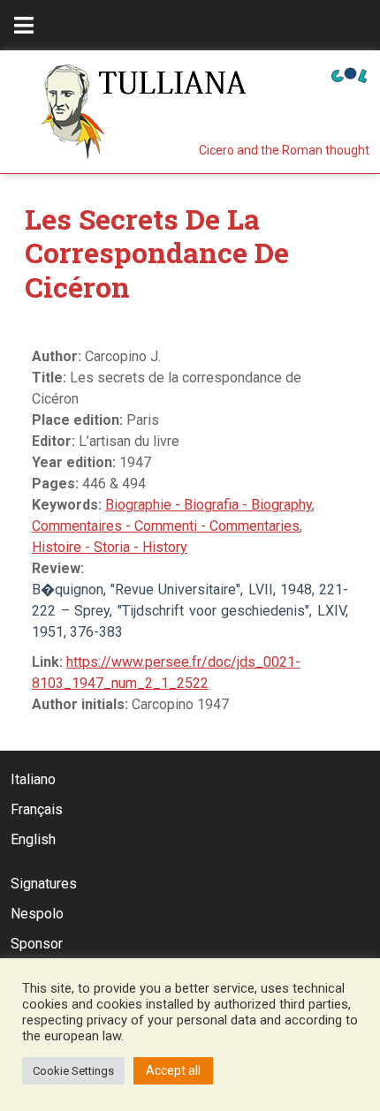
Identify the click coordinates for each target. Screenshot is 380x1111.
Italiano (33, 779)
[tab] (24, 25)
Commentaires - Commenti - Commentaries (166, 526)
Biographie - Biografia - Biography (208, 504)
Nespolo (37, 913)
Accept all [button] (173, 1070)
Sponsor (37, 943)
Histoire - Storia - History (109, 547)
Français (37, 809)
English (33, 839)
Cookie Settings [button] (73, 1070)
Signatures (44, 883)
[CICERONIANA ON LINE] (349, 73)
